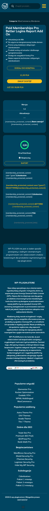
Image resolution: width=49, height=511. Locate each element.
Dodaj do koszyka (25, 68)
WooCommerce (24, 21)
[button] (23, 507)
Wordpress (35, 21)
